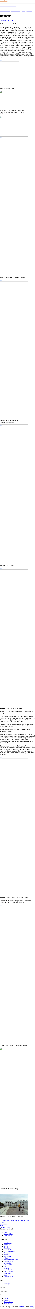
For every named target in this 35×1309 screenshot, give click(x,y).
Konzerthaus (4, 1223)
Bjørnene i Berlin (5, 1226)
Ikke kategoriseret (9, 1256)
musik (5, 1266)
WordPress (21, 1307)
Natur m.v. (7, 1268)
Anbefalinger (5, 1220)
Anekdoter (7, 1244)
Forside (6, 1232)
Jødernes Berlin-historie (11, 1259)
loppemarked (7, 1263)
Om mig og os (8, 1235)
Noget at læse (8, 1270)
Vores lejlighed (8, 1234)
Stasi (5, 1275)
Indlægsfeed (7, 1300)
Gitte (12, 20)
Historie (6, 1254)
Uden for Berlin (24, 1220)
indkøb (6, 1258)
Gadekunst (7, 1253)
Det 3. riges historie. (10, 1251)
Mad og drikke (8, 1265)
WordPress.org (8, 1303)
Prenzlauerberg (8, 1271)
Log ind (6, 1298)
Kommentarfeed (8, 1302)
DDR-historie (8, 1249)
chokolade (7, 1248)
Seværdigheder (8, 1273)
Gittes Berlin (3, 1)
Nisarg (32, 1307)
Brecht (6, 1246)
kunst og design (14, 1220)
